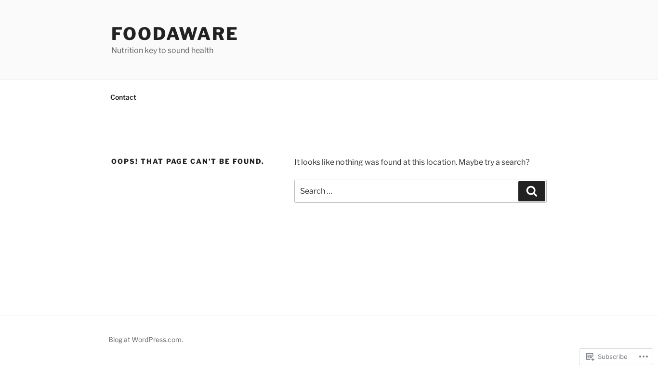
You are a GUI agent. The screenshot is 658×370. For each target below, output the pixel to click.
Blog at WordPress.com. (145, 339)
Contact (123, 97)
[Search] (531, 191)
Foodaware (175, 33)
